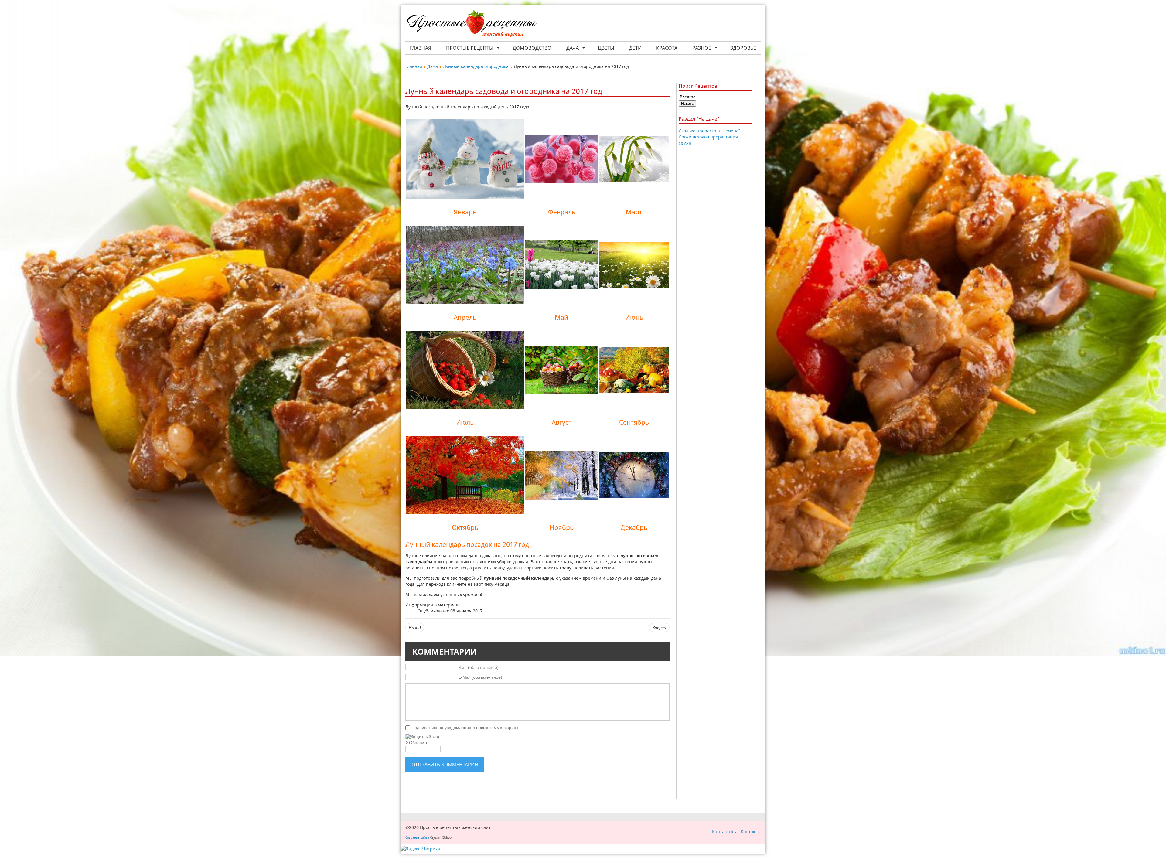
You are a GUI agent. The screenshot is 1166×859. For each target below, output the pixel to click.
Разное (701, 48)
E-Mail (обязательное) (480, 676)
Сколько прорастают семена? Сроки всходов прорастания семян (709, 137)
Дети (635, 48)
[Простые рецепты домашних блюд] (471, 24)
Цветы (606, 48)
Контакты (751, 831)
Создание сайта (417, 837)
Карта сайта (725, 831)
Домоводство (532, 48)
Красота (666, 48)
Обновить (418, 742)
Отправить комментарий (444, 764)
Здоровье (743, 48)
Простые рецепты (469, 48)
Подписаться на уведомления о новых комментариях (464, 727)
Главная (420, 48)
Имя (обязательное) (478, 667)
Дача (572, 48)
